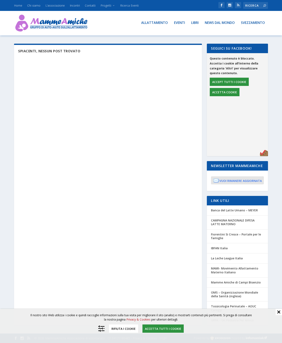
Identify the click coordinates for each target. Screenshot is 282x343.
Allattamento (154, 23)
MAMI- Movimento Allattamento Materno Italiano (234, 270)
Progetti (106, 5)
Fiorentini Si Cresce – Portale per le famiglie (236, 236)
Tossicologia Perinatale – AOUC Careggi (233, 308)
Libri (195, 23)
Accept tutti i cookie (229, 82)
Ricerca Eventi (129, 5)
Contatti (90, 5)
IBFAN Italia (219, 248)
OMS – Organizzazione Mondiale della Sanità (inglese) (234, 294)
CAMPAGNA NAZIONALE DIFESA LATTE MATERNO (233, 222)
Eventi (179, 23)
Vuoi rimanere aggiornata (237, 180)
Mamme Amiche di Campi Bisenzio (236, 282)
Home (18, 5)
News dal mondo (220, 23)
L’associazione (55, 5)
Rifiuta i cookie (123, 328)
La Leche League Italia (227, 258)
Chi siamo (33, 5)
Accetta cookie (224, 92)
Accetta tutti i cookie (163, 328)
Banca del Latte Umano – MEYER (234, 210)
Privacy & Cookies (138, 319)
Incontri (75, 5)
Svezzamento (253, 23)
